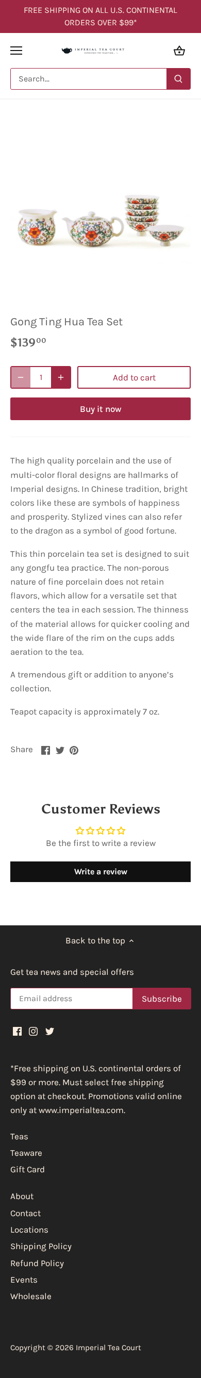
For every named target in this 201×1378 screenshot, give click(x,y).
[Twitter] (49, 1031)
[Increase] (61, 377)
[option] (100, 210)
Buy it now (101, 409)
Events (24, 1279)
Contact (25, 1213)
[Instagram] (33, 1031)
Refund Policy (37, 1263)
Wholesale (31, 1296)
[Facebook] (17, 1031)
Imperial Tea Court (108, 1347)
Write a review (100, 871)
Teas (19, 1136)
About (22, 1196)
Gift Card (27, 1169)
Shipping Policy (41, 1246)
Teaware (26, 1153)
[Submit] (178, 79)
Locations (29, 1229)
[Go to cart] (179, 50)
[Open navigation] (16, 50)
